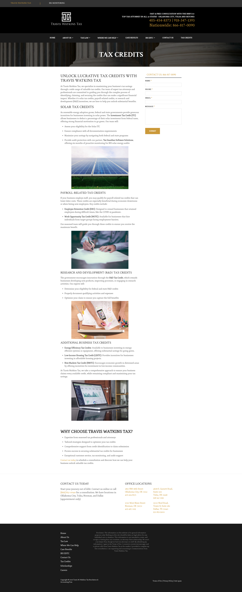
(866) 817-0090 (68, 492)
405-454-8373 (160, 20)
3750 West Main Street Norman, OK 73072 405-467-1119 (135, 506)
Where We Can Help (107, 38)
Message (150, 107)
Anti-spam (178, 581)
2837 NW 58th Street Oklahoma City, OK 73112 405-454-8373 (136, 492)
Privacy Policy (168, 581)
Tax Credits (186, 38)
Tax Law (84, 38)
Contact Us (167, 38)
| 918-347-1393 (183, 20)
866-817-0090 (184, 25)
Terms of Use (157, 581)
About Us (67, 38)
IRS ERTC (149, 38)
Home (52, 38)
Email (148, 98)
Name (148, 81)
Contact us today (68, 460)
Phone (149, 89)
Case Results (131, 38)
